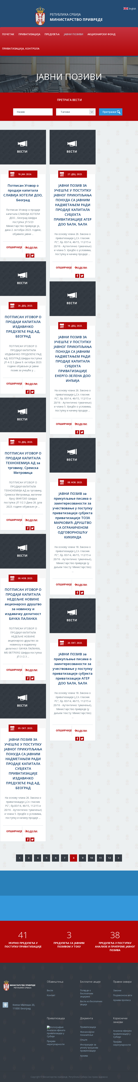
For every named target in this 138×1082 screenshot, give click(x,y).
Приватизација (88, 1027)
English (126, 8)
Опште (83, 1039)
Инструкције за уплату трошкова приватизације (89, 1047)
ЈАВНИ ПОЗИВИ (73, 34)
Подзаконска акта (122, 995)
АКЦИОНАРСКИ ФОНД (101, 34)
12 (109, 857)
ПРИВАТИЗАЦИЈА (29, 34)
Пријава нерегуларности (56, 1043)
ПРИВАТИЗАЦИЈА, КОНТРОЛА (20, 48)
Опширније (14, 247)
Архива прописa (122, 1000)
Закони (117, 990)
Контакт (51, 995)
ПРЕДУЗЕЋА (52, 34)
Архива (84, 1055)
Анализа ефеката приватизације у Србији (56, 1033)
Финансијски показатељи (87, 1033)
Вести (50, 990)
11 (100, 857)
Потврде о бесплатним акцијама (86, 993)
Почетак (8, 34)
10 (91, 857)
